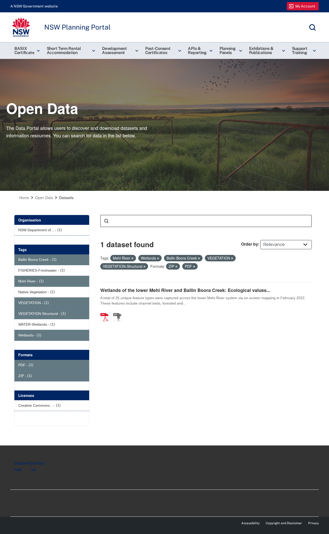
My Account (305, 6)
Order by (249, 244)
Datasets (66, 197)
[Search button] (106, 221)
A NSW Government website (34, 6)
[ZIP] (119, 311)
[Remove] (132, 258)
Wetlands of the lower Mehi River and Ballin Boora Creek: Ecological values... (185, 290)
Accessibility (250, 523)
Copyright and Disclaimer (284, 523)
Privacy (313, 523)
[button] (26, 50)
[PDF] (106, 311)
